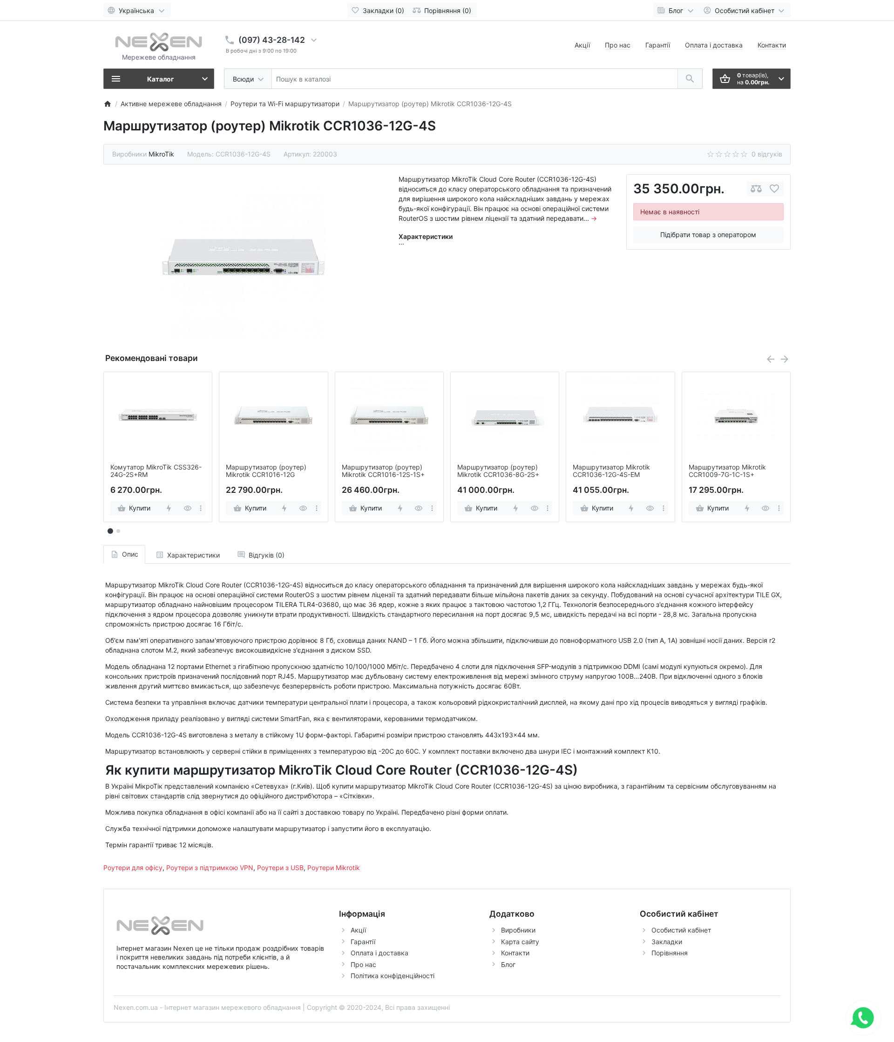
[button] (118, 531)
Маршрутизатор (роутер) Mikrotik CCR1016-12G (266, 471)
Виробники (518, 930)
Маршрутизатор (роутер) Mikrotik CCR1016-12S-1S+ (383, 471)
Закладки (666, 942)
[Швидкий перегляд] (187, 508)
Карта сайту (520, 942)
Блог (508, 964)
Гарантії (657, 45)
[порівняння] (756, 189)
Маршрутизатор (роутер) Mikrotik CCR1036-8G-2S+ (498, 471)
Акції (582, 45)
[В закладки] (774, 189)
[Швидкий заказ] (168, 508)
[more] (200, 508)
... (401, 242)
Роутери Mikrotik (333, 868)
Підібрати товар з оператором (708, 234)
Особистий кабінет (681, 930)
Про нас (617, 45)
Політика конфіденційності (392, 976)
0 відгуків (767, 154)
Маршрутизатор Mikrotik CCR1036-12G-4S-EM (611, 471)
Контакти (772, 45)
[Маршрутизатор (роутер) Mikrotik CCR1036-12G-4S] (243, 257)
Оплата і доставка (714, 45)
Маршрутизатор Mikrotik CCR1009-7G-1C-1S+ (727, 471)
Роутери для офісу (133, 868)
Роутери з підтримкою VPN (209, 868)
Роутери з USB (280, 868)
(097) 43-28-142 (271, 40)
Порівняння (669, 953)
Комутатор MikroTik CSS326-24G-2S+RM (156, 471)
